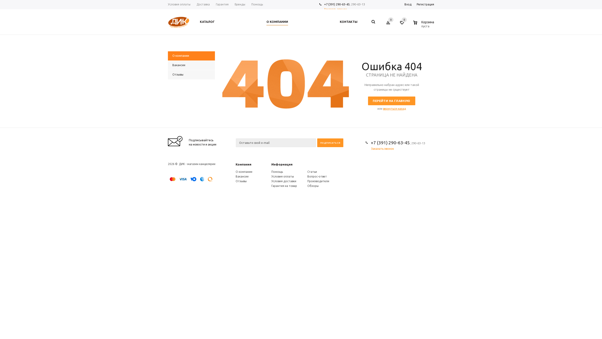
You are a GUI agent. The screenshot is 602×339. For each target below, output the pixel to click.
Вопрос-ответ (317, 176)
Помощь (277, 171)
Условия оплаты (282, 176)
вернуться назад (394, 108)
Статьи (312, 171)
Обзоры (313, 185)
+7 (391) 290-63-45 (337, 4)
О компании (244, 171)
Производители (318, 181)
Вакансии (242, 176)
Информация (282, 164)
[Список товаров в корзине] (424, 25)
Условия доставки (283, 181)
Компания (243, 164)
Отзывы (241, 181)
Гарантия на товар (284, 185)
